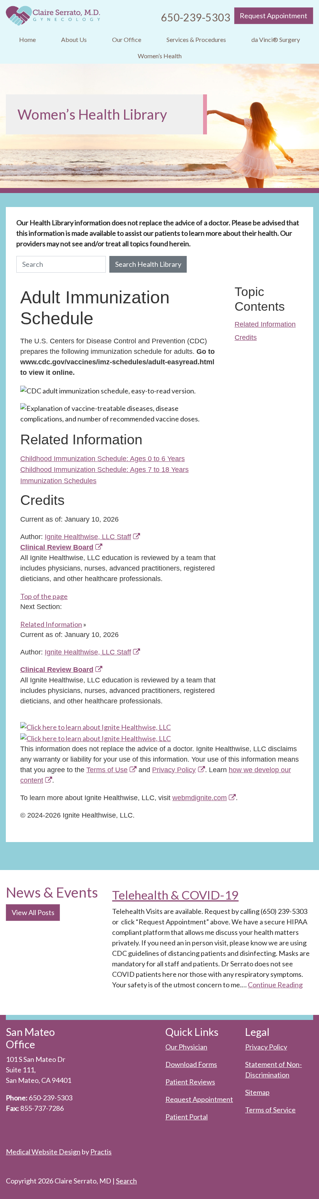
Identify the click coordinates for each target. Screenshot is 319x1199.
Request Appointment (273, 15)
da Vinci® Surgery (275, 39)
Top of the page (44, 596)
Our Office (126, 39)
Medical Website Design (43, 1151)
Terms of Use (107, 770)
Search (126, 1180)
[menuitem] (27, 40)
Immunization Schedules (58, 481)
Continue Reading (275, 984)
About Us (74, 39)
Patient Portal (186, 1116)
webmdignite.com (199, 798)
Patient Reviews (190, 1081)
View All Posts (33, 912)
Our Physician (186, 1046)
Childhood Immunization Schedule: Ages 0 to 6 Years (102, 459)
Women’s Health (160, 55)
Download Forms (191, 1064)
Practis (101, 1151)
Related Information (265, 324)
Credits (246, 337)
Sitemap (257, 1092)
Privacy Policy (174, 770)
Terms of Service (270, 1109)
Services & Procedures (196, 39)
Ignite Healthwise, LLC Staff (88, 652)
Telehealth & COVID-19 (175, 895)
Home (27, 39)
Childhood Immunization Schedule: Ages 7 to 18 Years (104, 469)
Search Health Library (148, 264)
